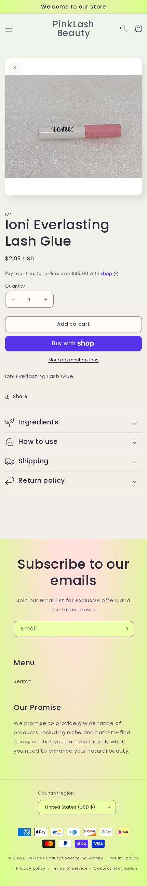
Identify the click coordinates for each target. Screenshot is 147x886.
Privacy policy (30, 868)
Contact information (115, 868)
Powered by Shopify (82, 858)
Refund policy (124, 858)
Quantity (15, 286)
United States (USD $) (70, 807)
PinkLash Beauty (43, 858)
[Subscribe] (125, 629)
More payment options (74, 360)
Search (23, 681)
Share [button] (20, 396)
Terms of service (70, 868)
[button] (8, 28)
